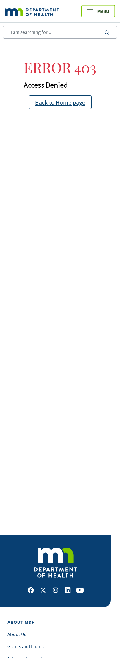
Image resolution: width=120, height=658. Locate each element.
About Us (16, 634)
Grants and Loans (25, 646)
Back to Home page (60, 102)
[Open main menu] (98, 11)
